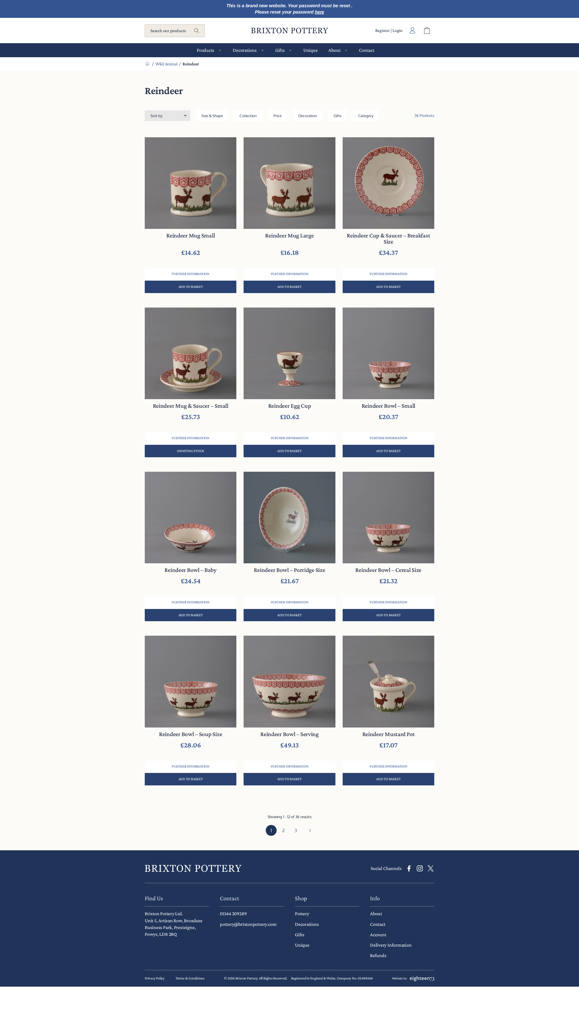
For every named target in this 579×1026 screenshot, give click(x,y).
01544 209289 (233, 913)
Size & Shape (212, 115)
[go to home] (193, 868)
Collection (248, 115)
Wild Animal (166, 63)
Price (277, 115)
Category (365, 115)
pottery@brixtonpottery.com (248, 924)
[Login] (412, 30)
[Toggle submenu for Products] (220, 50)
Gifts (338, 115)
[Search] (196, 30)
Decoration (307, 115)
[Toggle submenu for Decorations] (262, 50)
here (319, 11)
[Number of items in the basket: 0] (427, 30)
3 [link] (295, 830)
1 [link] (271, 830)
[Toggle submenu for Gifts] (290, 50)
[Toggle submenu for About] (346, 50)
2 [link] (283, 830)
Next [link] (309, 830)
